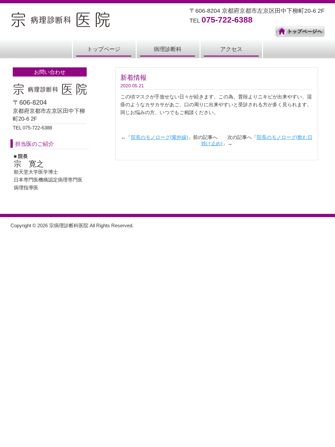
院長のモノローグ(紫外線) (159, 137)
